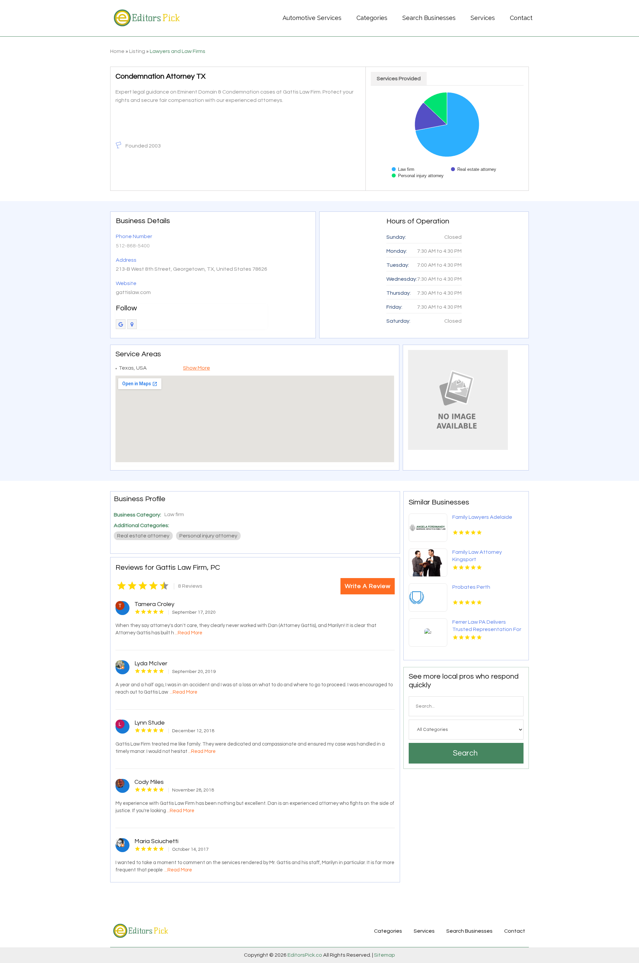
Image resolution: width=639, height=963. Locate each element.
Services (483, 17)
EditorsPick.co (305, 955)
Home (117, 51)
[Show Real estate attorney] (473, 169)
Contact (521, 17)
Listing (137, 51)
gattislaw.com (133, 292)
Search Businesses (429, 17)
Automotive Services (312, 17)
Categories (371, 17)
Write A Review (367, 586)
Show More (196, 368)
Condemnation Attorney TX (160, 76)
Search (465, 753)
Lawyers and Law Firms (177, 51)
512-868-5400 (133, 245)
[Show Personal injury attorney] (418, 175)
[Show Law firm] (403, 169)
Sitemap (384, 955)
